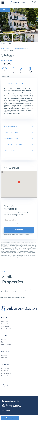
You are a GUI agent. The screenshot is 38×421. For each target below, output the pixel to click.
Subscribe (19, 230)
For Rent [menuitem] (3, 342)
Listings (7, 48)
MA (11, 48)
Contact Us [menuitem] (4, 376)
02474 (27, 48)
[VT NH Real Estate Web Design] (19, 401)
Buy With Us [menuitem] (5, 368)
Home (2, 48)
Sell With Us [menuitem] (5, 371)
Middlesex (16, 48)
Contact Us (4, 324)
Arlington (22, 48)
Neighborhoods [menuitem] (6, 344)
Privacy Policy (6, 410)
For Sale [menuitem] (3, 339)
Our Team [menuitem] (4, 357)
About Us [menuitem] (4, 355)
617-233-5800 (5, 321)
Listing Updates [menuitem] (6, 373)
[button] (19, 182)
